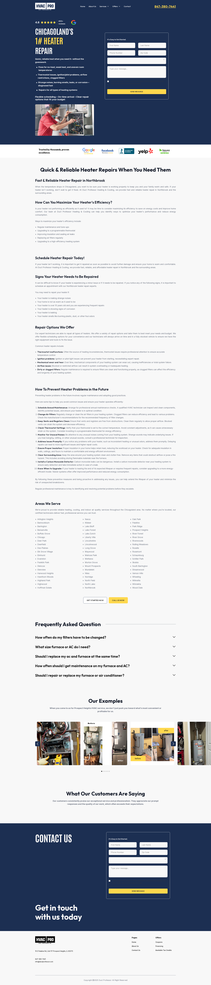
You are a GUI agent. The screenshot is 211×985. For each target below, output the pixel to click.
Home (82, 6)
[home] (45, 6)
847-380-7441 (165, 6)
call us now (118, 600)
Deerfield (41, 544)
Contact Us (136, 950)
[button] (104, 6)
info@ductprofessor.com (44, 962)
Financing (159, 946)
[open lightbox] (58, 743)
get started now (95, 600)
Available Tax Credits (164, 950)
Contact (127, 6)
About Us (92, 6)
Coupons (159, 942)
